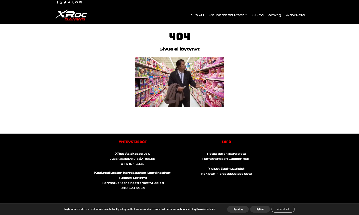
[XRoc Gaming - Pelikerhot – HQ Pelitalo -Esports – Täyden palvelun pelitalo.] (73, 15)
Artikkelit (295, 14)
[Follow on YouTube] (76, 2)
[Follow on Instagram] (61, 2)
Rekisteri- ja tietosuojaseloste (226, 174)
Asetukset (283, 209)
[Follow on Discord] (80, 2)
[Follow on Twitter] (69, 2)
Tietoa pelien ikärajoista (226, 154)
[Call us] (73, 2)
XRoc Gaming (266, 14)
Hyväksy (238, 209)
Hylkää (260, 209)
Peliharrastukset (226, 14)
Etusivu (196, 14)
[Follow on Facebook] (57, 2)
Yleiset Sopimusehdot (226, 169)
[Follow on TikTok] (65, 2)
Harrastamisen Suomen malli (226, 159)
